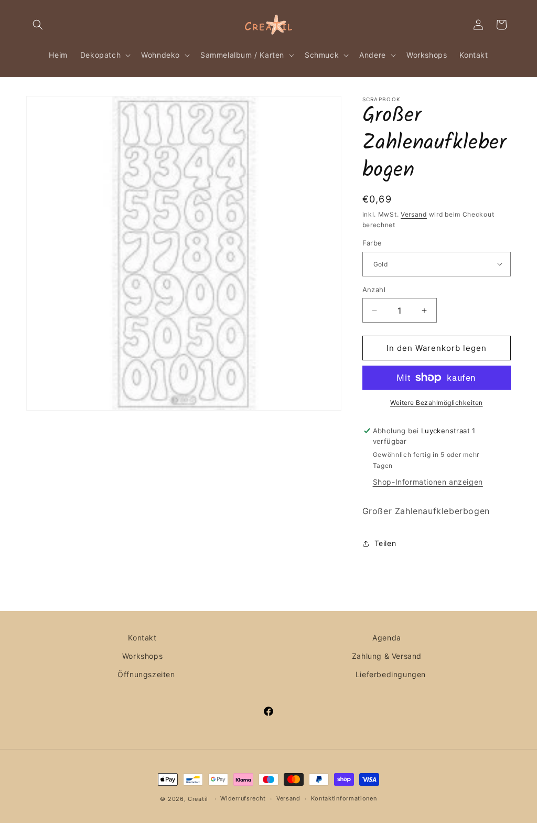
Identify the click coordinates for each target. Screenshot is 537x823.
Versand (414, 214)
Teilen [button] (385, 543)
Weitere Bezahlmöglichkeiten (436, 403)
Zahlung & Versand (387, 655)
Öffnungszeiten (146, 674)
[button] (37, 24)
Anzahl (373, 289)
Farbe (372, 243)
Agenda (386, 637)
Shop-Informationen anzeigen (428, 481)
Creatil (198, 799)
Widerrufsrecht (243, 798)
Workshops (142, 655)
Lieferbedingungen (391, 674)
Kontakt (142, 637)
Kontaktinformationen (344, 798)
